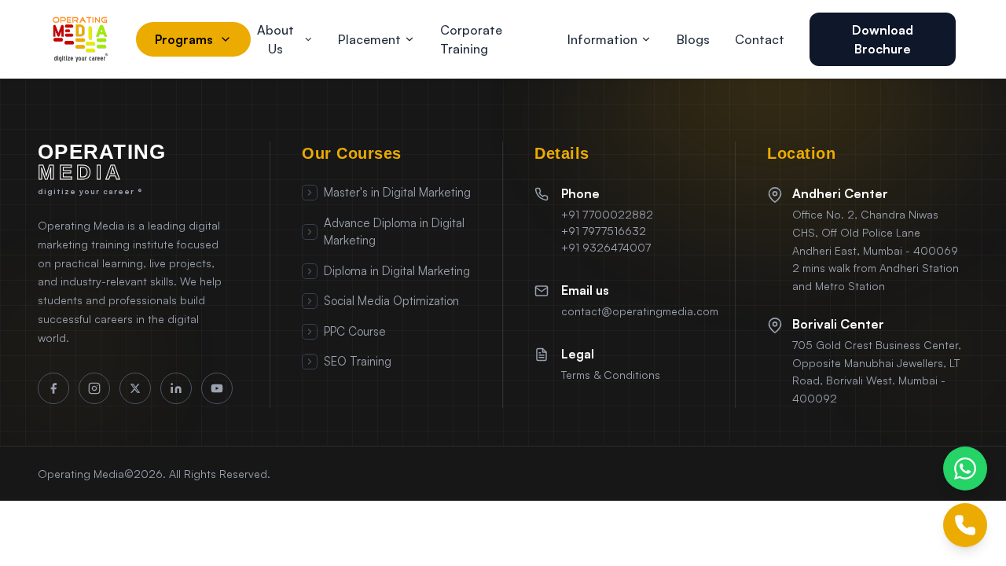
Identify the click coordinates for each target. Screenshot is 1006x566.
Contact (759, 39)
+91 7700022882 (607, 214)
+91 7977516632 (603, 230)
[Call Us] (965, 525)
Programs (184, 39)
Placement (369, 39)
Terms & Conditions (610, 374)
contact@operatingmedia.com (639, 311)
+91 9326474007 (606, 247)
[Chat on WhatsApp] (965, 469)
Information (602, 39)
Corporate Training (471, 39)
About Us (275, 39)
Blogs (693, 39)
